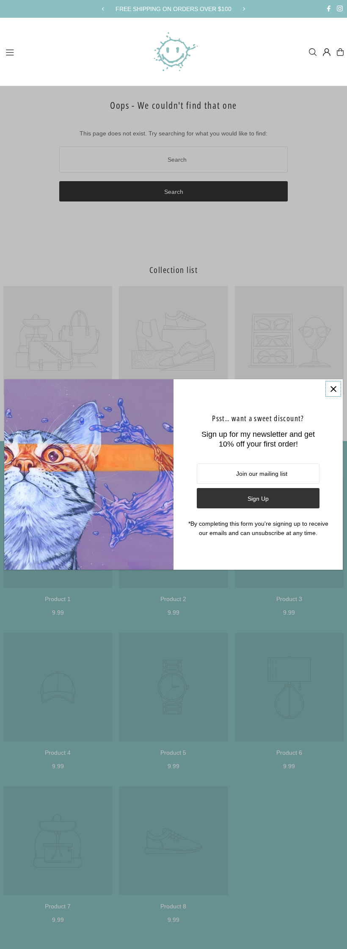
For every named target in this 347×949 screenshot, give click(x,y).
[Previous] (103, 9)
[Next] (244, 9)
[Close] (333, 388)
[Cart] (340, 52)
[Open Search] (313, 52)
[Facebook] (328, 9)
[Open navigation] (72, 51)
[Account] (326, 52)
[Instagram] (340, 9)
